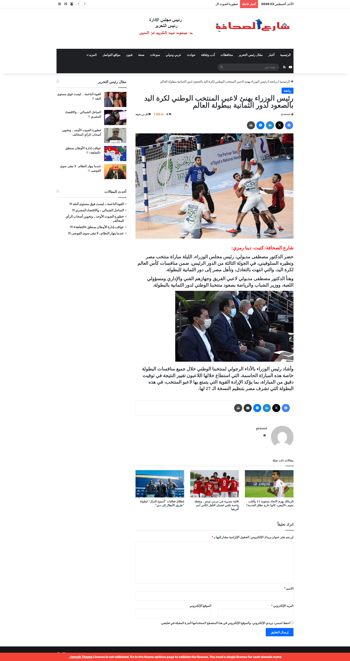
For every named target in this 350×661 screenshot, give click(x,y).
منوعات (155, 54)
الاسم (288, 588)
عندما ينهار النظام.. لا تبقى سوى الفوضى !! (96, 233)
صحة (141, 54)
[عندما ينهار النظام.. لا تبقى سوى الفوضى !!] (115, 171)
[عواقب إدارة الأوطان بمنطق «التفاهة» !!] (115, 153)
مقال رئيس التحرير (251, 54)
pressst (285, 114)
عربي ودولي (173, 54)
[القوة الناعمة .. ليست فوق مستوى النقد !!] (115, 99)
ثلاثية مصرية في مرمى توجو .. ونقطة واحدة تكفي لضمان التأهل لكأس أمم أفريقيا (216, 505)
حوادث (191, 54)
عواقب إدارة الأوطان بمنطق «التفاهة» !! (97, 227)
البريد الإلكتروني (282, 606)
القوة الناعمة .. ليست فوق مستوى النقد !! (96, 204)
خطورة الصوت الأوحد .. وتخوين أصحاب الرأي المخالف (204, 4)
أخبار (271, 54)
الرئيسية (285, 54)
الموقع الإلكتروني (200, 606)
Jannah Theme (81, 657)
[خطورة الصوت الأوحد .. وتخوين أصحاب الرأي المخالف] (115, 135)
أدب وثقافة (208, 54)
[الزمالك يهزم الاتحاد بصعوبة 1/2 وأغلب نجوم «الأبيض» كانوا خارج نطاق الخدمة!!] (269, 483)
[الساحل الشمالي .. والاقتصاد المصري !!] (115, 117)
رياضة (273, 81)
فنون (129, 54)
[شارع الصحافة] (202, 28)
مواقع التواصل (111, 54)
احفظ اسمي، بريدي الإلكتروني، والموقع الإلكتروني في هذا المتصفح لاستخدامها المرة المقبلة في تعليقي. (225, 623)
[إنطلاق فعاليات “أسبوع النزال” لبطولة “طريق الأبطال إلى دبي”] (160, 483)
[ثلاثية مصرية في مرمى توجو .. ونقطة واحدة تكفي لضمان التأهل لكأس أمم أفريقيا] (214, 483)
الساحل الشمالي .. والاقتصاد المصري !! (98, 210)
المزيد (93, 54)
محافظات (227, 54)
